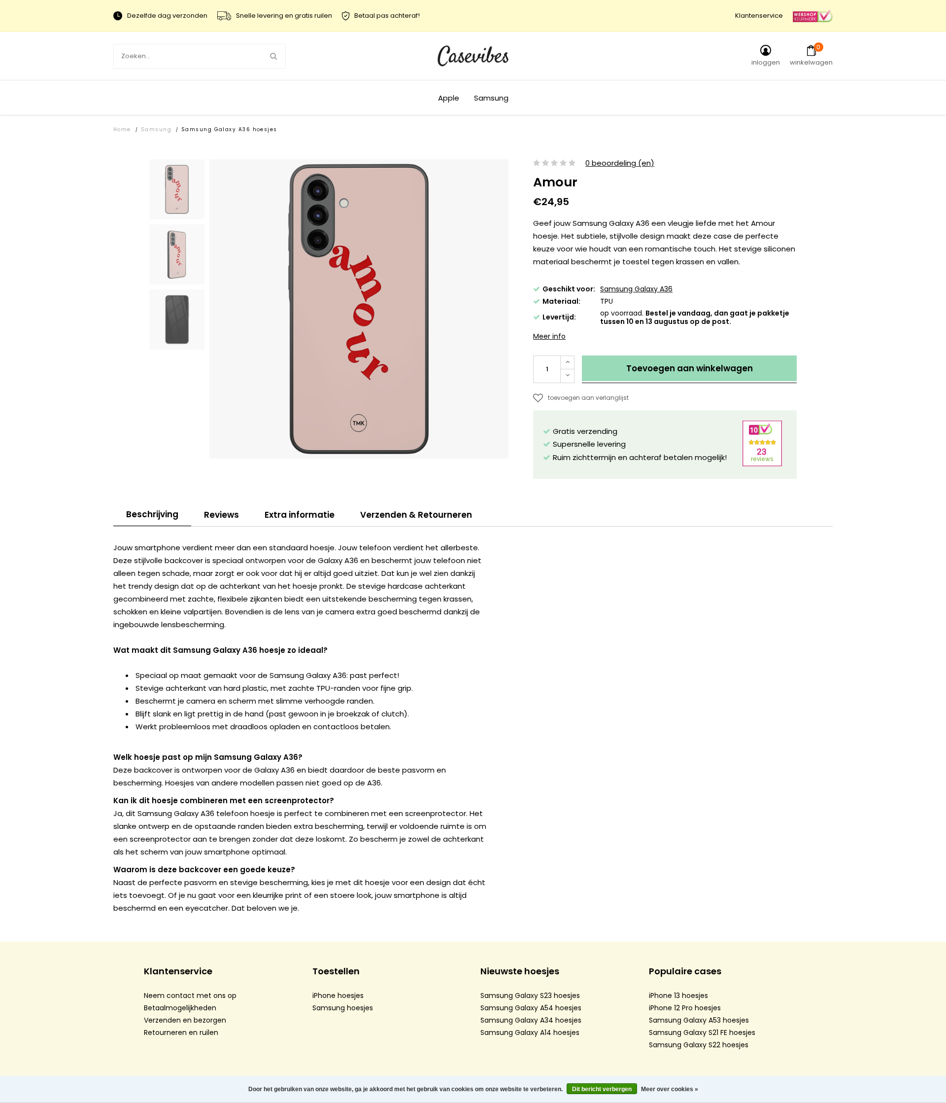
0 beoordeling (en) (619, 163)
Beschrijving (152, 514)
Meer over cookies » (669, 1089)
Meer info (549, 336)
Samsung (491, 98)
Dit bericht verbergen (602, 1089)
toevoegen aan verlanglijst (588, 397)
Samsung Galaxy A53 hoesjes (699, 1020)
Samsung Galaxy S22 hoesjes (698, 1045)
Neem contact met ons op (190, 995)
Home (122, 129)
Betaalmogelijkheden (180, 1008)
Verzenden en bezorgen (185, 1020)
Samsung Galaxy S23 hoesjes (530, 995)
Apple (448, 98)
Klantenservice (759, 15)
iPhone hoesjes (338, 995)
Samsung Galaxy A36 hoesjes (229, 129)
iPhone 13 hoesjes (678, 995)
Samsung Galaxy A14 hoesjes (529, 1032)
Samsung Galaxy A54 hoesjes (530, 1008)
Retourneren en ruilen (181, 1032)
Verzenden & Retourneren (416, 515)
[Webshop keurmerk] (813, 15)
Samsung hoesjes (342, 1008)
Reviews (221, 515)
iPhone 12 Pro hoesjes (685, 1008)
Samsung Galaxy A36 (636, 289)
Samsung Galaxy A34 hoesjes (530, 1020)
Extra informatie (300, 515)
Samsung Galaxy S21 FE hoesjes (702, 1032)
